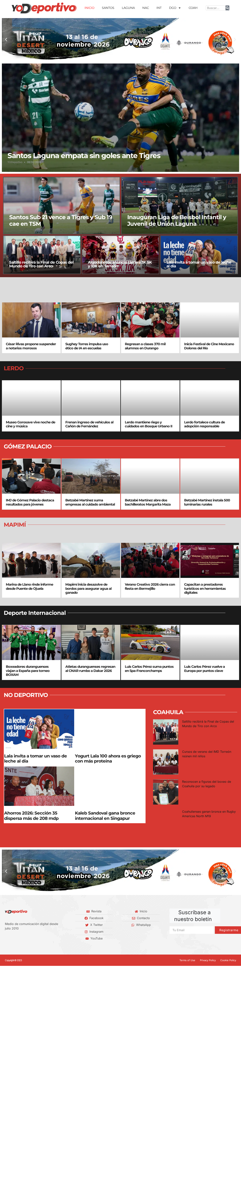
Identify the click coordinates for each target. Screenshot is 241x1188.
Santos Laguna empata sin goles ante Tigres (84, 155)
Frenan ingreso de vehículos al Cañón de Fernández (89, 424)
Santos (108, 8)
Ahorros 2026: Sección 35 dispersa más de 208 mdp (31, 815)
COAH (193, 8)
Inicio (89, 8)
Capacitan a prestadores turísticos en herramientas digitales (205, 588)
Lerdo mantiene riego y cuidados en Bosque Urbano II (148, 424)
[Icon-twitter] (12, 938)
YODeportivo (15, 162)
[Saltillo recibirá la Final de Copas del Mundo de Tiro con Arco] (42, 255)
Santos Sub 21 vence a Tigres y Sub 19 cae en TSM (60, 220)
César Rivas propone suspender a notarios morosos (31, 346)
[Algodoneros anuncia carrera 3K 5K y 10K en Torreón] (120, 255)
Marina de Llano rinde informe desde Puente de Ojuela (29, 586)
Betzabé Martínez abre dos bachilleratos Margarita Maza (148, 502)
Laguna (128, 8)
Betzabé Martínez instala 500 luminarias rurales (207, 502)
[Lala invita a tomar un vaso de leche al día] (199, 255)
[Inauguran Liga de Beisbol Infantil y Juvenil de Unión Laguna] (180, 205)
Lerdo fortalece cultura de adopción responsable (204, 424)
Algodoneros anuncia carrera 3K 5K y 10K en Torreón (120, 264)
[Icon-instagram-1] (19, 938)
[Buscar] (227, 7)
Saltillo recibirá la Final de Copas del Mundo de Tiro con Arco (41, 264)
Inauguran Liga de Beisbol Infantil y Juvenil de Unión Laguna (176, 220)
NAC (145, 8)
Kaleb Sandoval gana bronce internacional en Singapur (105, 815)
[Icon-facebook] (6, 938)
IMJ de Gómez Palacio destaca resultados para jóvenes (30, 502)
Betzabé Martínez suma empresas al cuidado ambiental (90, 502)
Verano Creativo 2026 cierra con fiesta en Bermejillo (150, 586)
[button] (6, 39)
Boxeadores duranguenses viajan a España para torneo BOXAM (28, 671)
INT (159, 8)
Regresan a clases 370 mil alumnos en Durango (145, 346)
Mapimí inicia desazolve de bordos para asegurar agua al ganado (88, 588)
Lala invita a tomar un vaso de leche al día (198, 264)
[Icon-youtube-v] (25, 938)
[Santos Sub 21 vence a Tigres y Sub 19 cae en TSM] (62, 205)
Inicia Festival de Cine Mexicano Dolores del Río (209, 346)
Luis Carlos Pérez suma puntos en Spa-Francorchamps (149, 669)
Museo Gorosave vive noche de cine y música (30, 424)
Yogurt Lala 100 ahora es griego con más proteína (108, 758)
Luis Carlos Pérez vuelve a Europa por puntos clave (204, 669)
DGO (172, 8)
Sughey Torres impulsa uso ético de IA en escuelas (86, 346)
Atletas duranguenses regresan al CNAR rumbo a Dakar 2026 (90, 669)
